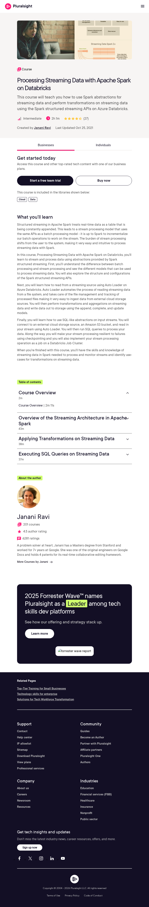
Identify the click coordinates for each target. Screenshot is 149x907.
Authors (85, 762)
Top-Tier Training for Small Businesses (41, 688)
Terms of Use (53, 895)
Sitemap (22, 749)
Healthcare (87, 800)
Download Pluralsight (31, 756)
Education (87, 788)
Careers (22, 794)
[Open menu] (142, 6)
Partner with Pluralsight (95, 743)
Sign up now (30, 847)
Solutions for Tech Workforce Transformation (45, 699)
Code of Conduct (93, 895)
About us (23, 788)
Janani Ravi (42, 128)
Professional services (30, 768)
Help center (24, 737)
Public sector (89, 819)
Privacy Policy (72, 895)
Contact (22, 731)
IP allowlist (24, 743)
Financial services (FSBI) (96, 794)
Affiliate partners (91, 749)
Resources (23, 806)
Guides (85, 731)
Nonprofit (86, 813)
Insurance (86, 806)
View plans (24, 762)
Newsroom (23, 800)
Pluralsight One (90, 756)
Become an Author (92, 737)
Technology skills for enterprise (37, 694)
